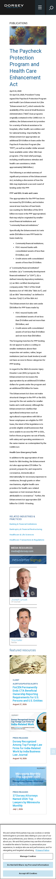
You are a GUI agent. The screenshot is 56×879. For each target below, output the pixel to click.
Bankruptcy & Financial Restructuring (26, 529)
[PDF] (53, 751)
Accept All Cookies (28, 873)
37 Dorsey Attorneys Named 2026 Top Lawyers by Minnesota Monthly (26, 800)
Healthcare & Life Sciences (22, 535)
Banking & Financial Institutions (23, 524)
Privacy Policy (42, 850)
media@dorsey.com (22, 551)
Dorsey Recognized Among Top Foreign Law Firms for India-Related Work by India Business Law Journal (27, 748)
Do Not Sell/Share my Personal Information (28, 865)
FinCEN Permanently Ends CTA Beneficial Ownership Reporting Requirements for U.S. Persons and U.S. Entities (28, 694)
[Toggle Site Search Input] (51, 7)
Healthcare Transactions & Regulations (27, 540)
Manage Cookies (28, 856)
